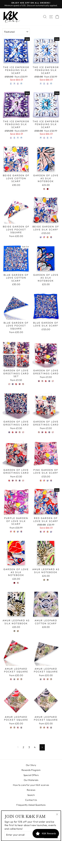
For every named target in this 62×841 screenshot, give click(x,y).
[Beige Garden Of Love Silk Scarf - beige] (41, 237)
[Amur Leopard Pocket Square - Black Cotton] (21, 679)
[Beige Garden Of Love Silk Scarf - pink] (47, 237)
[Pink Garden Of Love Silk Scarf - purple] (44, 480)
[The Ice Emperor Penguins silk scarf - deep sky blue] (21, 84)
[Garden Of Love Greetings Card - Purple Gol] (39, 381)
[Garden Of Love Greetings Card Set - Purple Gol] (20, 384)
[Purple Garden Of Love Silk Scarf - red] (21, 531)
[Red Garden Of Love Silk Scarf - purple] (44, 532)
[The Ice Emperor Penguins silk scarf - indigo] (18, 84)
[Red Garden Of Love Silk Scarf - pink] (47, 532)
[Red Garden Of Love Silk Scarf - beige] (51, 532)
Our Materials (31, 780)
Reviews (31, 789)
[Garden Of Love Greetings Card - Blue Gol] (49, 381)
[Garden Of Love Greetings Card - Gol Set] (53, 381)
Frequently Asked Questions (31, 804)
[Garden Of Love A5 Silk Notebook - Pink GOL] (47, 189)
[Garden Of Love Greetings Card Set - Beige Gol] (23, 384)
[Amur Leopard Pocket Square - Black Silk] (14, 679)
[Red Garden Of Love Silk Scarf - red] (41, 532)
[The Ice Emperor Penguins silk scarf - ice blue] (11, 84)
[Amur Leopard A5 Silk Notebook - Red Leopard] (44, 580)
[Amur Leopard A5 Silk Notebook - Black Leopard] (47, 580)
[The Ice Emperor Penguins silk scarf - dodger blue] (14, 84)
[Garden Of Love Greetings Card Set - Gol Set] (9, 384)
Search (31, 795)
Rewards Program (31, 770)
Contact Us (31, 800)
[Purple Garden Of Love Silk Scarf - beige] (18, 531)
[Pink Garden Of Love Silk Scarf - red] (51, 480)
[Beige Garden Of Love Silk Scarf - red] (51, 237)
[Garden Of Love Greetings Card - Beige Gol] (42, 381)
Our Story (31, 765)
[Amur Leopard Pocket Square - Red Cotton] (18, 679)
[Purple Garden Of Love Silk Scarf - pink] (14, 531)
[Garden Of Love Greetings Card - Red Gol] (46, 381)
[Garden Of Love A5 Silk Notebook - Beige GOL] (44, 189)
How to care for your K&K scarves (31, 785)
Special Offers (31, 775)
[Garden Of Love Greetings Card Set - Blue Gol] (13, 384)
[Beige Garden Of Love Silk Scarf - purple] (44, 237)
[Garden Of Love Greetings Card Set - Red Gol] (16, 384)
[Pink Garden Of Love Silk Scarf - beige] (47, 480)
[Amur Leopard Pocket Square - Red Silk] (11, 679)
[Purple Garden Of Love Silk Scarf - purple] (11, 531)
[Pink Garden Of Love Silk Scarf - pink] (41, 480)
